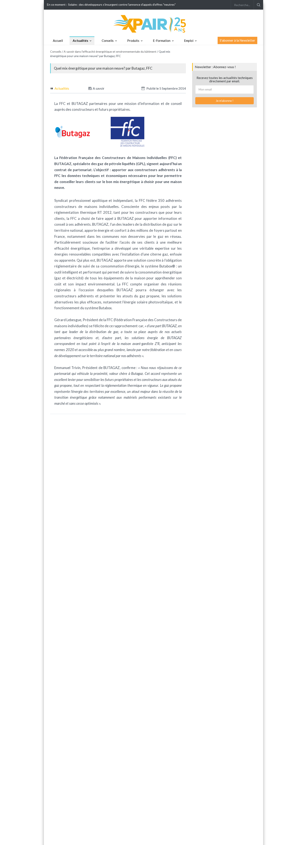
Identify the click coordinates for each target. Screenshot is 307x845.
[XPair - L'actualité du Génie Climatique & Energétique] (153, 23)
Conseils (108, 40)
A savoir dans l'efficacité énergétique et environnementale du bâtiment (110, 51)
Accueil (58, 40)
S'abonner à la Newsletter (237, 40)
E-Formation (161, 40)
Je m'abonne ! (224, 100)
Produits (133, 40)
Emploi (188, 40)
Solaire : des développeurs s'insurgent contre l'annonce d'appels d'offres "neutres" (122, 4)
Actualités (80, 40)
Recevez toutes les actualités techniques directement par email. (225, 79)
